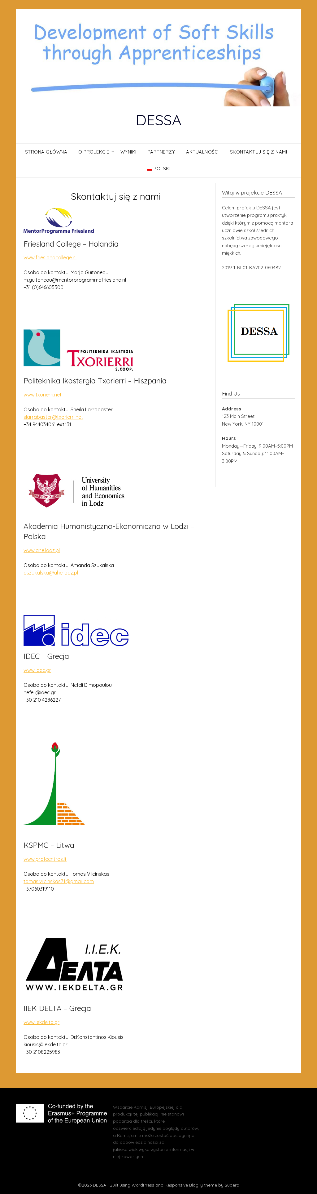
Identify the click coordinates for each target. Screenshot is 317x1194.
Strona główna (46, 152)
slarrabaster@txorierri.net (53, 417)
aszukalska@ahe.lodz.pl (51, 573)
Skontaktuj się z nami (258, 152)
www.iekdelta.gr (41, 1022)
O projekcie (93, 152)
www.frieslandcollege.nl (50, 257)
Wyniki (128, 152)
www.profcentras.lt (45, 859)
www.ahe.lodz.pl (42, 550)
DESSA (158, 119)
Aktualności (202, 152)
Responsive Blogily (184, 1185)
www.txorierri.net (43, 394)
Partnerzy (161, 152)
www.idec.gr (37, 670)
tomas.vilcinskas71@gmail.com (59, 881)
